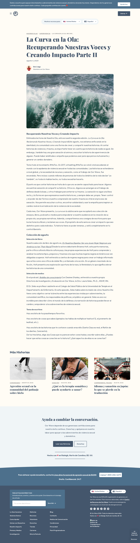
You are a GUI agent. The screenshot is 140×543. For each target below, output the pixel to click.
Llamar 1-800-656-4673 (110, 475)
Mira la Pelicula (35, 534)
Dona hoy (80, 444)
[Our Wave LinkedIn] (105, 509)
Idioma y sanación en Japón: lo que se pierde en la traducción (111, 389)
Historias (33, 512)
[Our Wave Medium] (108, 509)
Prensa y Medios (15, 530)
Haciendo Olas (32, 33)
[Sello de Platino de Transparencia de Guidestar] (95, 524)
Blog (51, 512)
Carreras (33, 530)
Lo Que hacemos (16, 512)
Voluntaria (33, 519)
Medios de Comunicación (59, 519)
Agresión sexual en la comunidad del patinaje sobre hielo (24, 389)
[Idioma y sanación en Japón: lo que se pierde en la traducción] (112, 369)
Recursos (33, 516)
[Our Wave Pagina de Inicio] (15, 13)
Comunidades (15, 383)
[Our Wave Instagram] (98, 509)
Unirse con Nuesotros (17, 523)
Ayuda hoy (124, 4)
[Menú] (11, 13)
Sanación (55, 383)
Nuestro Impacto (16, 527)
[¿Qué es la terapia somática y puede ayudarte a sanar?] (70, 369)
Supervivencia (44, 33)
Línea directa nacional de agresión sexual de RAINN (75, 475)
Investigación (15, 534)
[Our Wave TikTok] (101, 509)
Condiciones (54, 523)
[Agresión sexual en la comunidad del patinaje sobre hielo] (28, 369)
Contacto (53, 516)
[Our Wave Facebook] (91, 509)
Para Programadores (57, 530)
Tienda (32, 527)
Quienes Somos (15, 516)
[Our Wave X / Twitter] (94, 509)
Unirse (122, 13)
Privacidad (54, 527)
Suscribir (51, 503)
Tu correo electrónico (22, 503)
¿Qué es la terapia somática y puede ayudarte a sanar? (70, 387)
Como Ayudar (14, 519)
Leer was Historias (63, 444)
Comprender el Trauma (103, 383)
